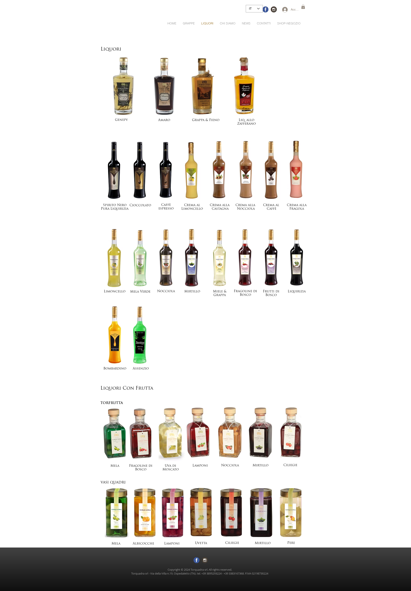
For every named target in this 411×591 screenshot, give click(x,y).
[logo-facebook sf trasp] (197, 560)
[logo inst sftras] (205, 560)
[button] (303, 6)
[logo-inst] (274, 9)
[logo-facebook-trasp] (265, 9)
